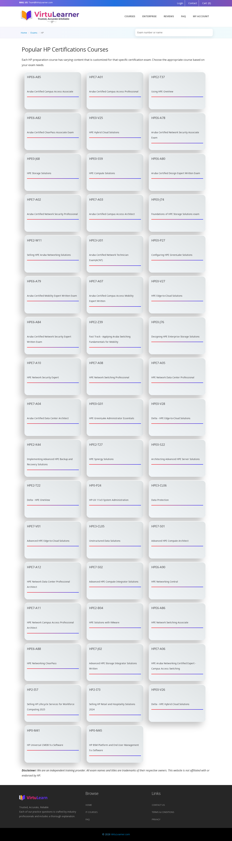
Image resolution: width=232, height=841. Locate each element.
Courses (129, 16)
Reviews (169, 16)
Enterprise (149, 16)
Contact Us (158, 804)
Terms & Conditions (163, 812)
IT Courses (92, 812)
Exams (34, 32)
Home (24, 32)
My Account (201, 16)
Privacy (156, 819)
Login (180, 3)
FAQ (183, 16)
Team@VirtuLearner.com (36, 2)
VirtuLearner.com (120, 834)
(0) (206, 3)
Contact (192, 3)
